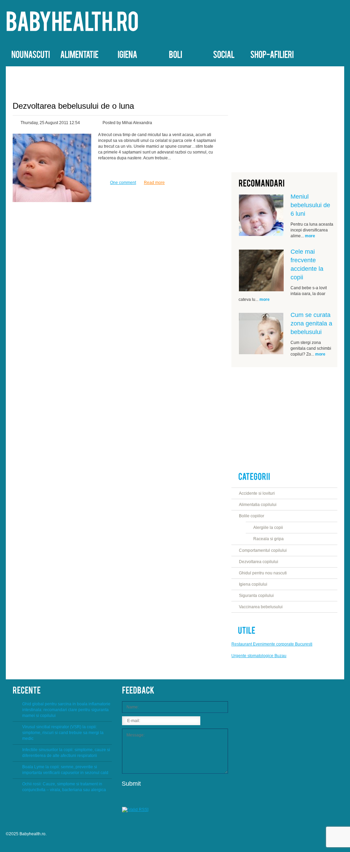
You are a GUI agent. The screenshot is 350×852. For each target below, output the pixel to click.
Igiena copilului (253, 584)
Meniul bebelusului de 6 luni (310, 205)
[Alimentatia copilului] (79, 53)
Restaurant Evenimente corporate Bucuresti (271, 644)
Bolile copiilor (251, 516)
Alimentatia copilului (258, 504)
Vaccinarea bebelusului (261, 606)
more (310, 236)
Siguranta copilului (256, 595)
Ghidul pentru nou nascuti (263, 573)
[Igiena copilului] (127, 53)
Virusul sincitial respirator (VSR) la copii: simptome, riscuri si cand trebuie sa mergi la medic (63, 732)
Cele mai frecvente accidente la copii (307, 264)
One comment (123, 182)
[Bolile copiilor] (175, 53)
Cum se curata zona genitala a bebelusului (311, 323)
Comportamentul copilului (263, 550)
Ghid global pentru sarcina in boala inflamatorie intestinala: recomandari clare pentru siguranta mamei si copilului (66, 710)
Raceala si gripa (268, 538)
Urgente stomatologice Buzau (258, 655)
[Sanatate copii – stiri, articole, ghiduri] (72, 22)
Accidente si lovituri (257, 493)
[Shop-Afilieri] (272, 53)
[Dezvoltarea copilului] (224, 53)
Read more (154, 182)
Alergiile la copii (268, 527)
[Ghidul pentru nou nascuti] (30, 53)
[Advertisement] (284, 116)
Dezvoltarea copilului (258, 561)
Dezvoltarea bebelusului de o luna (73, 105)
